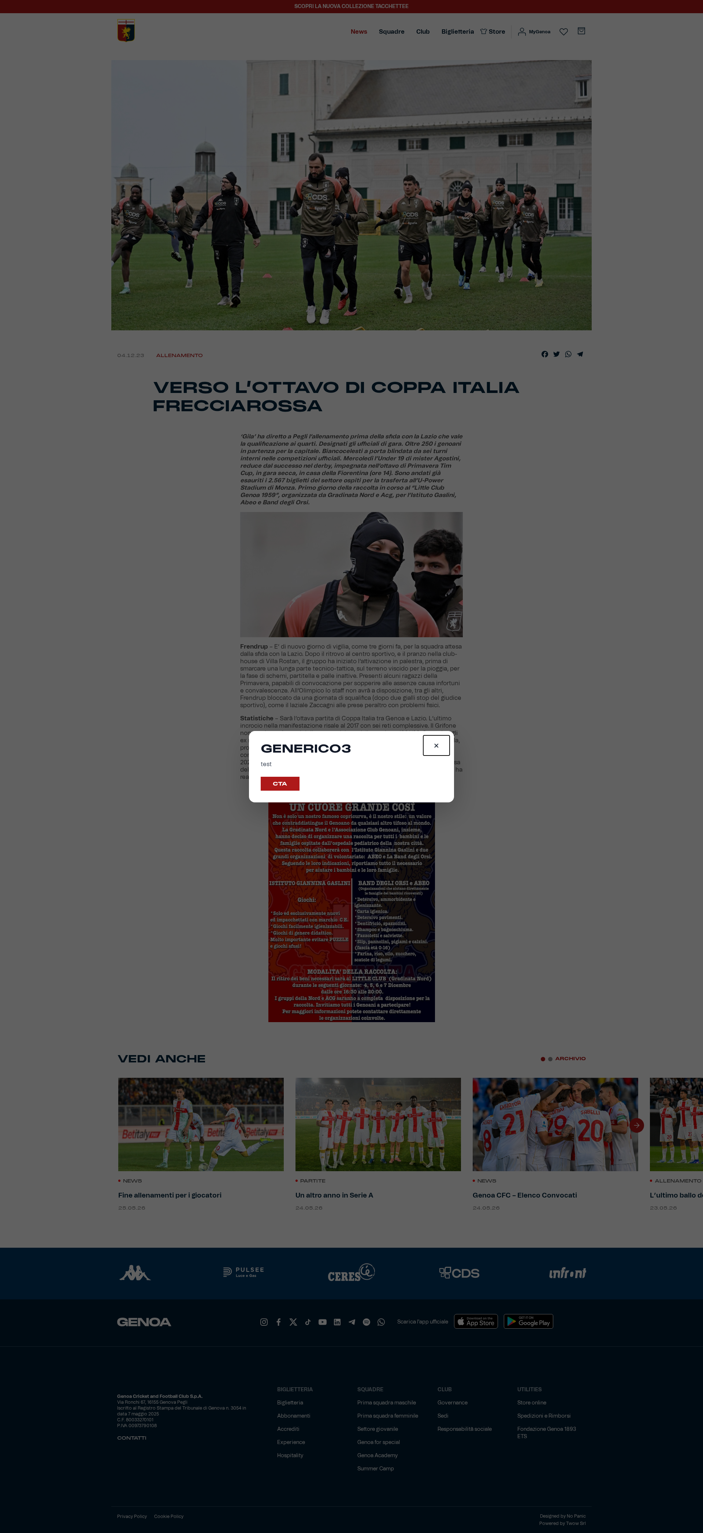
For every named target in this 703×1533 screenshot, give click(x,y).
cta (280, 783)
